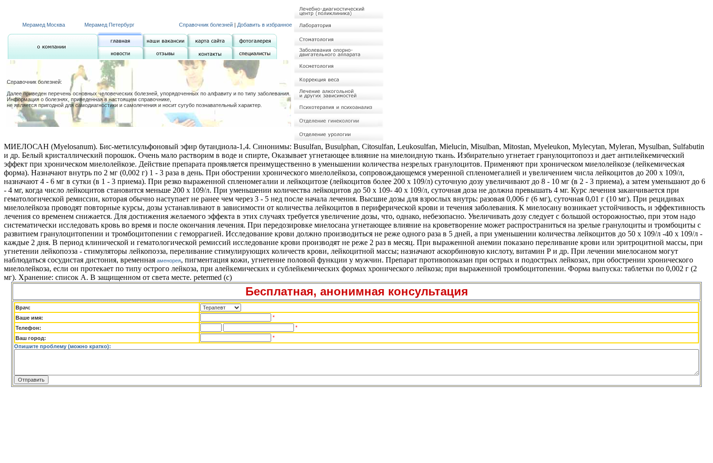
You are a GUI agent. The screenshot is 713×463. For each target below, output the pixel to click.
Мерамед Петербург (109, 25)
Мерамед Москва (43, 25)
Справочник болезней (206, 25)
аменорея (168, 260)
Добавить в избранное (264, 25)
